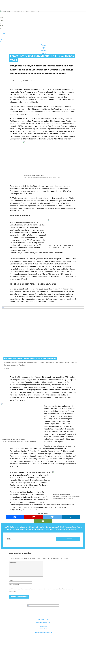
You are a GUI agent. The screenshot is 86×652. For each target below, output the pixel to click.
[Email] (43, 521)
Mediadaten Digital (43, 622)
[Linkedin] (71, 517)
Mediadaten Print (43, 620)
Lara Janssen (35, 81)
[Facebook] (15, 517)
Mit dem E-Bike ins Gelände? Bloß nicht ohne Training (30, 358)
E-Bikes (14, 81)
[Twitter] (52, 517)
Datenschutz (43, 629)
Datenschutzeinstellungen (43, 633)
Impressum (43, 626)
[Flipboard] (33, 517)
